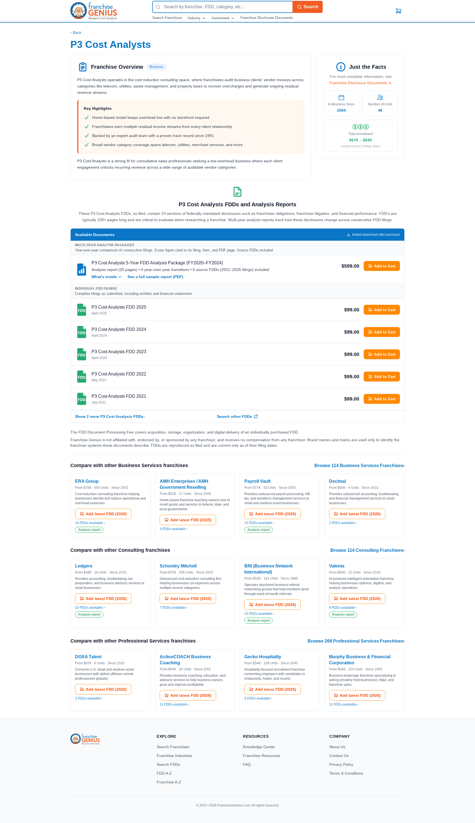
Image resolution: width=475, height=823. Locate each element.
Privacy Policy (341, 764)
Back (75, 32)
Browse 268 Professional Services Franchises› (356, 641)
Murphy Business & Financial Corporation (359, 659)
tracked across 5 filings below (360, 146)
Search (310, 6)
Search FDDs (168, 764)
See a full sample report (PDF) (155, 277)
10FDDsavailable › (259, 523)
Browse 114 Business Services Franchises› (359, 465)
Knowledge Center (259, 747)
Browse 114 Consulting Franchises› (367, 550)
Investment (221, 18)
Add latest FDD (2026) (106, 514)
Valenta (336, 566)
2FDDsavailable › (343, 523)
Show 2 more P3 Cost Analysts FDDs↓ (110, 416)
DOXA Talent (88, 656)
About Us (337, 747)
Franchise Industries (174, 755)
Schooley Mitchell (178, 566)
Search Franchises (167, 18)
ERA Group (87, 481)
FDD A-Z (164, 773)
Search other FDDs (234, 416)
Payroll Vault (257, 481)
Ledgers (83, 566)
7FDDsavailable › (173, 608)
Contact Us (339, 755)
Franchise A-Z (169, 782)
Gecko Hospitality (262, 656)
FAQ (247, 764)
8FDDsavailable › (343, 608)
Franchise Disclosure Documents (267, 18)
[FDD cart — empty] (399, 11)
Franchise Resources (261, 755)
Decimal (337, 481)
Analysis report (89, 530)
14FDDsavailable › (90, 523)
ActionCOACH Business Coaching (185, 659)
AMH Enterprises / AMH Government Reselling (184, 484)
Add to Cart (385, 266)
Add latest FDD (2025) (190, 520)
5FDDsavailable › (258, 698)
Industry (194, 18)
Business (156, 67)
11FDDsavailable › (174, 704)
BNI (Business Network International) (268, 569)
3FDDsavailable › (173, 529)
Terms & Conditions (346, 773)
